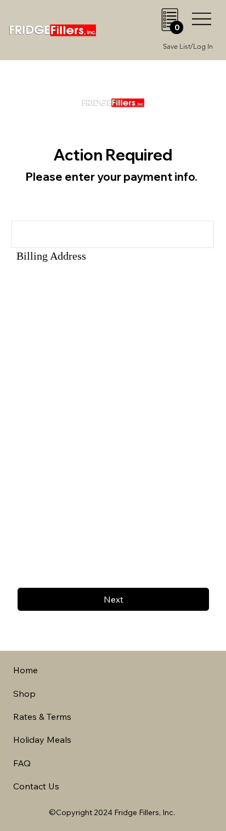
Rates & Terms (42, 716)
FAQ (22, 763)
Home (25, 669)
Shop (24, 693)
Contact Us (36, 786)
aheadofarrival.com (140, 694)
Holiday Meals (42, 739)
